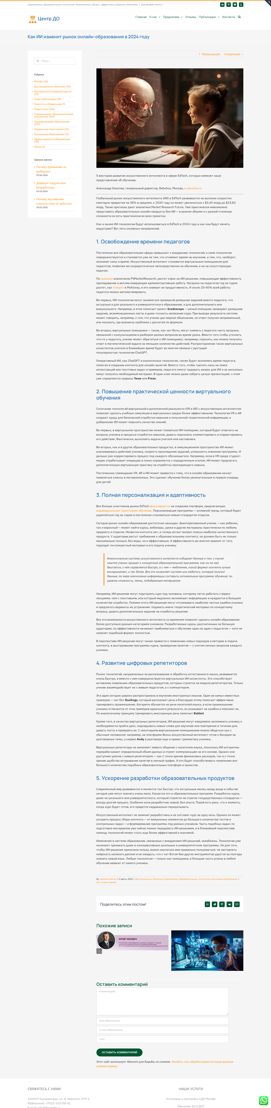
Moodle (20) (41, 81)
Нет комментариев (106, 882)
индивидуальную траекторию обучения (124, 510)
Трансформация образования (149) (51, 122)
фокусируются (160, 506)
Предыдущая (211, 54)
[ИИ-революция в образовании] (207, 932)
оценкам (107, 278)
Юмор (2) (39, 146)
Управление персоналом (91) (51, 129)
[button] (239, 16)
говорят (118, 287)
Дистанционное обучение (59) (52, 86)
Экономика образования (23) (51, 134)
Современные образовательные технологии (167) (53, 115)
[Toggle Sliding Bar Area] (267, 3)
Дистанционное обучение (148, 879)
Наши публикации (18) (47, 99)
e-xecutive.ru (193, 188)
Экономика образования (224, 879)
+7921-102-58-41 (58, 1103)
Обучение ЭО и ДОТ (190, 1106)
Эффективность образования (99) (52, 140)
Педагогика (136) (44, 109)
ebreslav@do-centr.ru (152, 4)
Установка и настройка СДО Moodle (191, 1098)
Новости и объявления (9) (49, 104)
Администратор (108, 879)
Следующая (232, 54)
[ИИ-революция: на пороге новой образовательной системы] (132, 932)
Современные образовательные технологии (187, 879)
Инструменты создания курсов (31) (52, 92)
